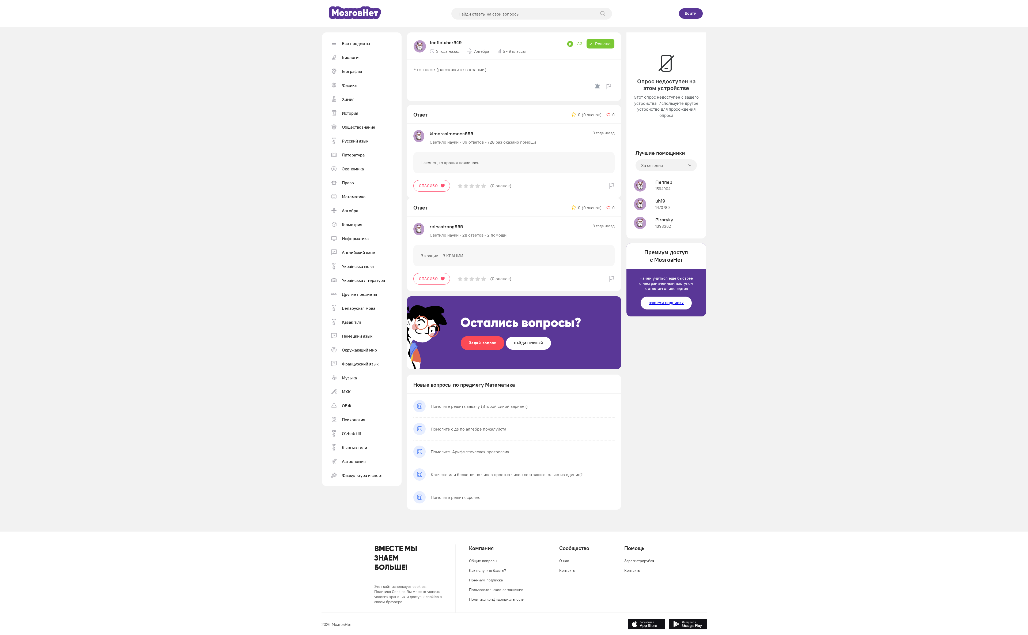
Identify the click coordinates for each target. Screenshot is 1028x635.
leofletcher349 (446, 42)
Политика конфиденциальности (496, 599)
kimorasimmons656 (451, 133)
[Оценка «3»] (471, 185)
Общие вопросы (483, 560)
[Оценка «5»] (483, 185)
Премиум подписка (486, 580)
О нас (564, 560)
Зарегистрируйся (639, 560)
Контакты (567, 570)
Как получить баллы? (487, 570)
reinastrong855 (446, 226)
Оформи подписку (666, 303)
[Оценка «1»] (460, 185)
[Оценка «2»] (465, 185)
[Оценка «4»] (477, 185)
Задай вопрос (482, 342)
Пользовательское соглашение (496, 589)
